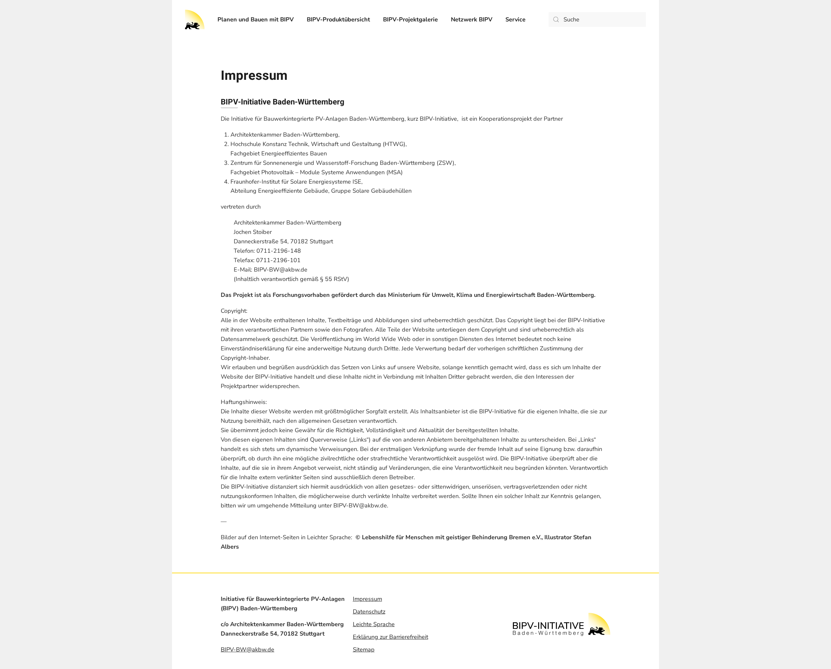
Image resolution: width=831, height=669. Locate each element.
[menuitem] (255, 19)
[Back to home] (195, 19)
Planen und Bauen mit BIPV (255, 19)
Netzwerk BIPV (471, 19)
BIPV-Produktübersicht (338, 19)
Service (515, 19)
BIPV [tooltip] (229, 102)
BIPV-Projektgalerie (410, 19)
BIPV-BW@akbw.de (247, 649)
